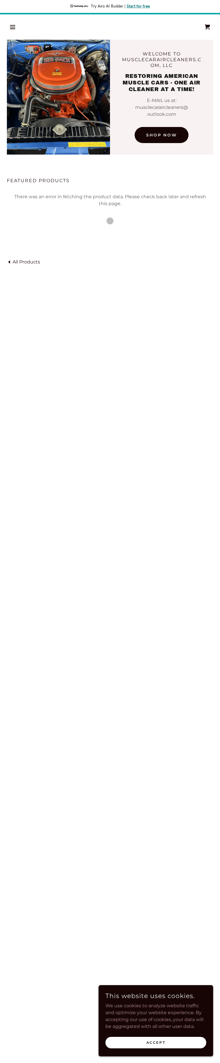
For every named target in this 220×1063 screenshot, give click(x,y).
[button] (22, 27)
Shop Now (161, 135)
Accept (155, 1042)
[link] (23, 262)
